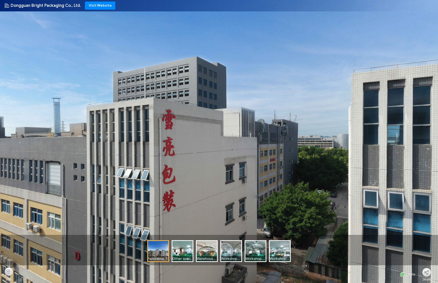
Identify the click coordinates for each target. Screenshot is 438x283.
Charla (410, 274)
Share (427, 279)
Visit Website (100, 5)
